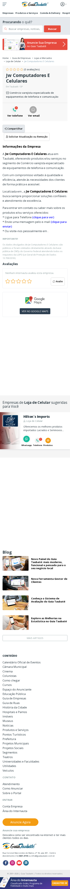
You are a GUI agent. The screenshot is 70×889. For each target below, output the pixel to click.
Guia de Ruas (11, 703)
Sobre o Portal (12, 793)
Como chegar (11, 680)
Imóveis (8, 716)
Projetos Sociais (13, 748)
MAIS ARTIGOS (35, 638)
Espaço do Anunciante (17, 689)
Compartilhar (15, 128)
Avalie (59, 281)
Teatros (8, 757)
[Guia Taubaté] (35, 4)
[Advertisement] (35, 357)
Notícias (8, 725)
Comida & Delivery (50, 13)
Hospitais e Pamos (15, 712)
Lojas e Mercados (43, 58)
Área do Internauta (15, 811)
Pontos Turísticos (14, 734)
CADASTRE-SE (59, 883)
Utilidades (9, 766)
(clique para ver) (43, 217)
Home (6, 58)
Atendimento (11, 784)
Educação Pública (14, 694)
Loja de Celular (13, 61)
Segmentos (10, 752)
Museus (8, 721)
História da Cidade (15, 707)
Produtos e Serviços (26, 13)
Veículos (8, 770)
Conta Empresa (12, 806)
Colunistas (9, 676)
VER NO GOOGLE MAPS (35, 311)
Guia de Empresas (21, 58)
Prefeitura (9, 739)
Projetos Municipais (16, 743)
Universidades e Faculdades (21, 761)
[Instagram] (12, 863)
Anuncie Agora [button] (20, 822)
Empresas (8, 13)
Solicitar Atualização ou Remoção (28, 136)
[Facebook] (6, 863)
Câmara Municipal (15, 667)
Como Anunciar (13, 788)
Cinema (8, 671)
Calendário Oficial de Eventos (22, 662)
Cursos (7, 685)
